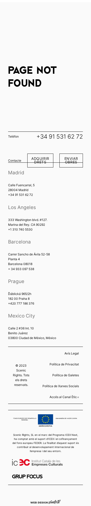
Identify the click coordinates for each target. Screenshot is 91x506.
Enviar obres (71, 160)
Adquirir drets (40, 160)
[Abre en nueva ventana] (27, 476)
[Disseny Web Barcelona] (45, 501)
